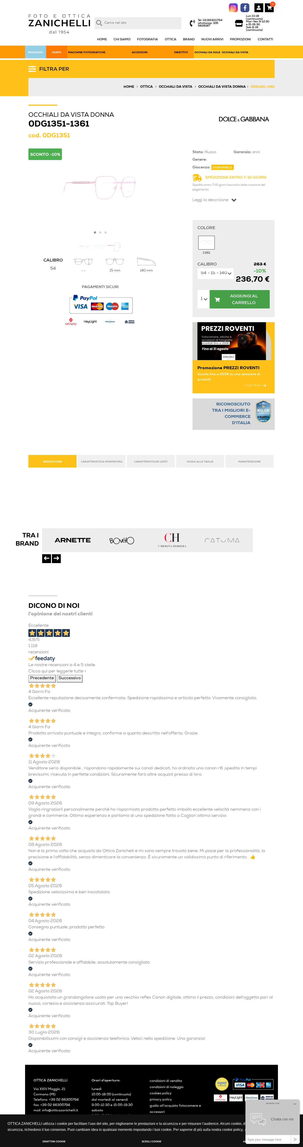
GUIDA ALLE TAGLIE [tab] (200, 461)
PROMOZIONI (240, 39)
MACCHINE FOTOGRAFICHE (86, 52)
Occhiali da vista (175, 87)
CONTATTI (265, 39)
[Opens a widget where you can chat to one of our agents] (272, 1121)
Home (129, 87)
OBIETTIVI (181, 52)
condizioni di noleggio (166, 1087)
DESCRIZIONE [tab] (52, 461)
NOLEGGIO (35, 52)
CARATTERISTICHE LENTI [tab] (150, 461)
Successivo (70, 678)
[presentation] (46, 558)
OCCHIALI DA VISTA (235, 52)
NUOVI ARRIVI (212, 39)
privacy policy (161, 1100)
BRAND (189, 39)
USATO (56, 52)
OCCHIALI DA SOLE (207, 52)
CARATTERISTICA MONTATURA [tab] (101, 461)
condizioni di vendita (166, 1081)
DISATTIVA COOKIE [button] (54, 1141)
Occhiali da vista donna (222, 87)
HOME (102, 39)
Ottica (146, 87)
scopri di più (253, 385)
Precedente (42, 678)
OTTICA (170, 39)
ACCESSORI (140, 52)
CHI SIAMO (122, 39)
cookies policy (160, 1093)
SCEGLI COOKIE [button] (151, 1141)
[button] (95, 232)
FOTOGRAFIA (147, 39)
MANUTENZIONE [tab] (249, 461)
